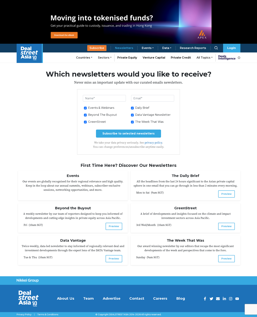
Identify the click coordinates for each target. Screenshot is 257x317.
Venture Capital (154, 57)
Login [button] (231, 48)
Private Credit (181, 57)
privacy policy (153, 142)
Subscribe (97, 48)
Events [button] (147, 48)
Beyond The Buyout (102, 114)
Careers (160, 298)
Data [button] (165, 48)
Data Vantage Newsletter (153, 114)
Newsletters (124, 48)
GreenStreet (97, 121)
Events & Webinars (101, 107)
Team (88, 298)
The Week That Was (149, 121)
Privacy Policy (24, 315)
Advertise (111, 298)
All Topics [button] (203, 57)
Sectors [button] (103, 57)
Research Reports (193, 48)
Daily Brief (142, 107)
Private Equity (127, 57)
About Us (65, 298)
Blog (180, 298)
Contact (136, 298)
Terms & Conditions (47, 315)
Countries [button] (83, 57)
